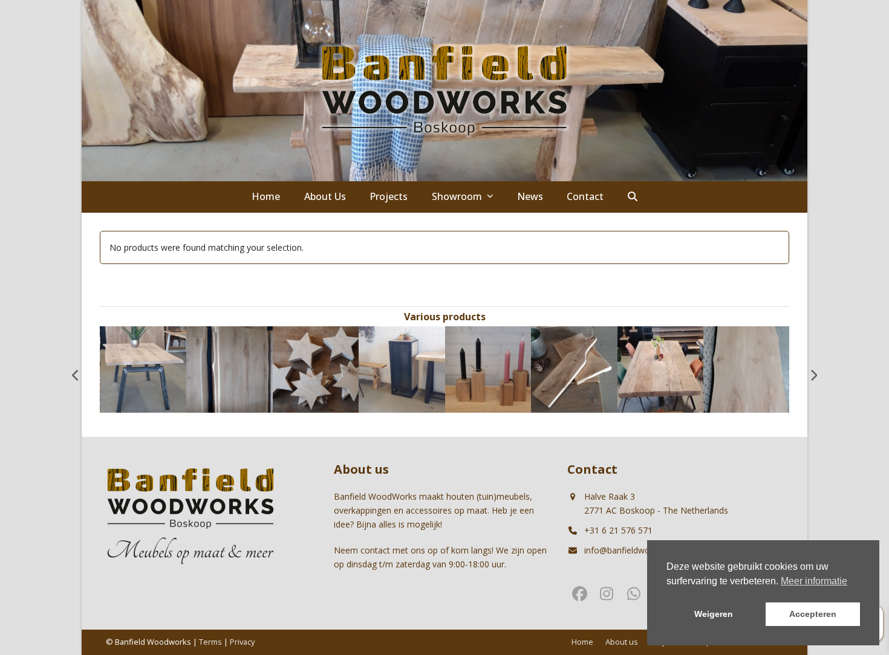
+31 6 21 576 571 (618, 530)
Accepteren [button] (812, 614)
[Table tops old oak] (660, 368)
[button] (632, 197)
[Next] (813, 375)
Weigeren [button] (713, 614)
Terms (210, 641)
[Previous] (75, 375)
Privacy (242, 641)
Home (582, 641)
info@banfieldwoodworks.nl (638, 550)
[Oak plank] (574, 368)
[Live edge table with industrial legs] (143, 368)
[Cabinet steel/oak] (402, 368)
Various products (445, 316)
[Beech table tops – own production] (746, 368)
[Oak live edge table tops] (229, 368)
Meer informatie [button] (814, 581)
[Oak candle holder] (488, 368)
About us (621, 641)
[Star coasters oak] (316, 368)
